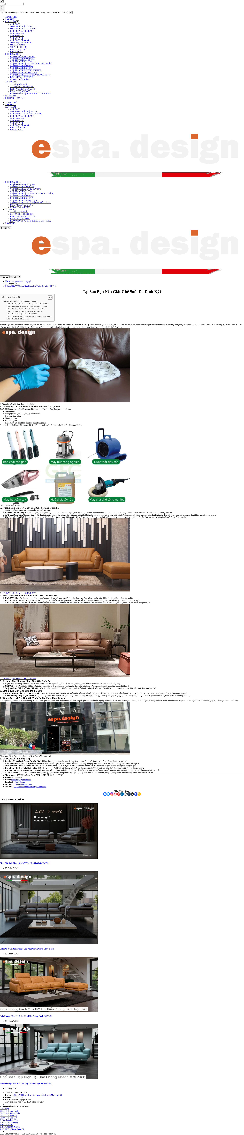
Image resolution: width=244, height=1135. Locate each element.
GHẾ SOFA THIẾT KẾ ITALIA (23, 111)
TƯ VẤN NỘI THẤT (19, 212)
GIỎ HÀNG (10, 223)
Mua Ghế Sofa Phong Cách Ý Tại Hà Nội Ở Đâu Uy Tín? (25, 863)
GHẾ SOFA (15, 109)
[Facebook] (105, 794)
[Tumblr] (129, 794)
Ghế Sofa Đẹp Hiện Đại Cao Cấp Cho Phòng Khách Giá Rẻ (25, 1083)
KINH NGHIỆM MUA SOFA (22, 216)
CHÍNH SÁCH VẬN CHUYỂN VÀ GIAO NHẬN (31, 193)
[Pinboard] (136, 794)
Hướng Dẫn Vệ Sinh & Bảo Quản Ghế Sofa (23, 286)
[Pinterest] (118, 794)
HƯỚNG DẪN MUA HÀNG (22, 184)
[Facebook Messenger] (108, 794)
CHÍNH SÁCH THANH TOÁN (23, 200)
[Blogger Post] (125, 794)
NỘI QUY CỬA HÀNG (20, 207)
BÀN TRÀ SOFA (17, 127)
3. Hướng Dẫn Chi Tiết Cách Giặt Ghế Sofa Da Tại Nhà (29, 306)
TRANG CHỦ (11, 102)
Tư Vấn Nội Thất (49, 286)
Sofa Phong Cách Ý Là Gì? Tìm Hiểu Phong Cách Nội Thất (26, 1016)
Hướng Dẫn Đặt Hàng (9, 1120)
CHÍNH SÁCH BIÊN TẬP (21, 198)
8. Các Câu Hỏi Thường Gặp (20, 319)
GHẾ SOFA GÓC (17, 118)
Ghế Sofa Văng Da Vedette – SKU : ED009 (18, 678)
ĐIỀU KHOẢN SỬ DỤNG (21, 205)
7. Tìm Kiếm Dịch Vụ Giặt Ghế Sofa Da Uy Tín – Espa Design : (31, 316)
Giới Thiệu (4, 1109)
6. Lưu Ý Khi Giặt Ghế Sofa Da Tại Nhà (24, 314)
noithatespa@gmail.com (21, 780)
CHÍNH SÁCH (11, 182)
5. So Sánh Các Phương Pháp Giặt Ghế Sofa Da (26, 311)
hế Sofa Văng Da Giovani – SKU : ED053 (19, 593)
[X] (132, 794)
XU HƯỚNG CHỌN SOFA (22, 214)
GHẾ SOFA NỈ (16, 123)
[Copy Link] (139, 794)
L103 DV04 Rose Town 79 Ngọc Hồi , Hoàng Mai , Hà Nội (37, 1095)
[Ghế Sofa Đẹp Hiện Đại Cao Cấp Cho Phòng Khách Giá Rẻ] (49, 1078)
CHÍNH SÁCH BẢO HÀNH (22, 186)
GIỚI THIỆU (10, 105)
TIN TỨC (9, 209)
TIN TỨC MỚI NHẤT (10, 1127)
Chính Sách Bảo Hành (9, 1111)
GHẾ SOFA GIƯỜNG (19, 125)
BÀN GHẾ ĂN (16, 130)
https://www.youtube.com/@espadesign (30, 786)
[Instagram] (111, 794)
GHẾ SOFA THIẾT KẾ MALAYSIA (25, 114)
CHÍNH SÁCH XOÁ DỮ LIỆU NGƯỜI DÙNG (30, 202)
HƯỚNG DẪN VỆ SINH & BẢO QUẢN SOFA (30, 221)
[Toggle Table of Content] (49, 297)
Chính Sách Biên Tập (8, 1115)
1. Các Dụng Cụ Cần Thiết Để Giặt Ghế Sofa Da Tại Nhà (29, 304)
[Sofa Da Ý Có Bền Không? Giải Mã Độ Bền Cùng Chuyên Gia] (49, 944)
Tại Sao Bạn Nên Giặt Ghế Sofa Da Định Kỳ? (20, 301)
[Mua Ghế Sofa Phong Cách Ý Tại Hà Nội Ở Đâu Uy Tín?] (49, 858)
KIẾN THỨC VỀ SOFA (20, 218)
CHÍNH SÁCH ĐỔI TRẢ (21, 191)
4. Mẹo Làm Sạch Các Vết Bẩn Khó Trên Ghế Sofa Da (28, 309)
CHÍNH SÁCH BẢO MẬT (21, 196)
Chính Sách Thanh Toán (10, 1113)
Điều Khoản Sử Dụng (9, 1122)
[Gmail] (115, 794)
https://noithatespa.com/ (22, 784)
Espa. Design (20, 782)
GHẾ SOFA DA (17, 121)
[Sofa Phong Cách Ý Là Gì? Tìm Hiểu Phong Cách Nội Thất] (49, 1011)
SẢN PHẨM (10, 107)
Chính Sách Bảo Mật (8, 1118)
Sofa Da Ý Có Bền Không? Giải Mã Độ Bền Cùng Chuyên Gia (27, 949)
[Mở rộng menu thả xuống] (20, 182)
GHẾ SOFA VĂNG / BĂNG (22, 116)
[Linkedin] (122, 794)
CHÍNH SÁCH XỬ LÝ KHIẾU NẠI (25, 189)
